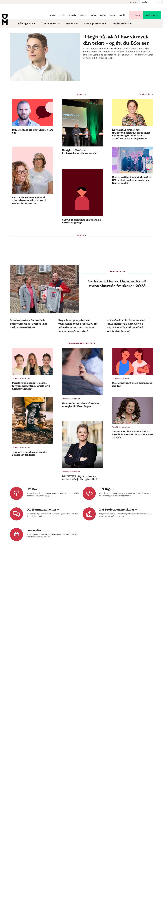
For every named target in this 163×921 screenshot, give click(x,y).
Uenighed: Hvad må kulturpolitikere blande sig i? (79, 152)
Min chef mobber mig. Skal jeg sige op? (32, 131)
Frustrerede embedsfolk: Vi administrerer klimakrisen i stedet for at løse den (29, 200)
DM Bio (32, 489)
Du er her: (133, 2)
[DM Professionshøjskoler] (89, 513)
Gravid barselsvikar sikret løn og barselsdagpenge (81, 221)
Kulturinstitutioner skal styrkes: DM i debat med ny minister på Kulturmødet (132, 180)
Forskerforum (36, 530)
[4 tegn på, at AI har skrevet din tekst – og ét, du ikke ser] (45, 57)
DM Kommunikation (41, 509)
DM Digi (105, 489)
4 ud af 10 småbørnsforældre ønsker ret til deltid (29, 453)
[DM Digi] (89, 493)
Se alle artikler (145, 94)
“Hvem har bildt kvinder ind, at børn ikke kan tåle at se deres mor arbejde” (132, 434)
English (103, 15)
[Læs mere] (32, 112)
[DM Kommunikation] (16, 513)
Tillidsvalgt (72, 15)
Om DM (93, 15)
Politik (62, 15)
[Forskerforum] (16, 534)
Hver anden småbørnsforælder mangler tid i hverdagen (80, 405)
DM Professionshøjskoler (116, 509)
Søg (120, 15)
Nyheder (52, 15)
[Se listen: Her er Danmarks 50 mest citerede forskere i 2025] (44, 289)
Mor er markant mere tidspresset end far (132, 384)
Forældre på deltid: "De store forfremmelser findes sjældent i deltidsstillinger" (31, 385)
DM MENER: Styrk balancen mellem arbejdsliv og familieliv (80, 478)
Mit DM (135, 15)
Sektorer (83, 15)
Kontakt (112, 15)
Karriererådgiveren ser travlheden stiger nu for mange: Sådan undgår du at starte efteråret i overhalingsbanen (131, 134)
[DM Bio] (16, 493)
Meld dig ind (150, 15)
